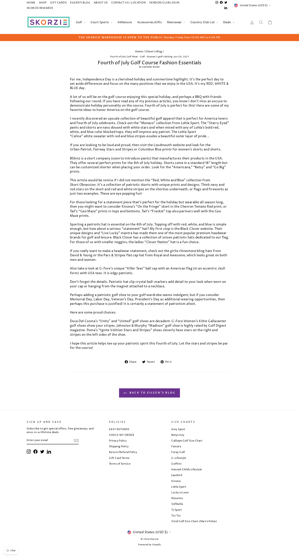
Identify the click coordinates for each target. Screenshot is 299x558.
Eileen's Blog (154, 51)
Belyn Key (177, 435)
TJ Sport (176, 510)
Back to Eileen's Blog (151, 392)
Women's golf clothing (160, 56)
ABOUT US (101, 3)
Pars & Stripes (114, 255)
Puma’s (92, 330)
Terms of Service (119, 464)
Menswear (175, 22)
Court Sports (100, 22)
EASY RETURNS (119, 429)
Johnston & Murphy (132, 326)
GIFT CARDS (58, 3)
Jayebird (176, 475)
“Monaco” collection (155, 123)
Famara (176, 446)
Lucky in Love (180, 492)
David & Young (81, 255)
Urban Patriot (81, 149)
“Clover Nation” (157, 242)
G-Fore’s (106, 268)
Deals (227, 22)
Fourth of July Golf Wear (124, 56)
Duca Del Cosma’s (84, 321)
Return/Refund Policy (123, 452)
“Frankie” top (160, 211)
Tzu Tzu (176, 515)
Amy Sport (178, 429)
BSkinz (75, 158)
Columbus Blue (150, 149)
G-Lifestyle (178, 458)
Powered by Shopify (149, 544)
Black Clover (122, 237)
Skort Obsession (83, 185)
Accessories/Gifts (149, 22)
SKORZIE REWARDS (40, 8)
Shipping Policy (119, 446)
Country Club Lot (202, 22)
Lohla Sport (178, 487)
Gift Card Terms (119, 458)
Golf (79, 22)
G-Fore (177, 321)
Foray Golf (178, 452)
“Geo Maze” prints (93, 211)
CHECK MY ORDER (121, 435)
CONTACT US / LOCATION (128, 3)
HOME (31, 3)
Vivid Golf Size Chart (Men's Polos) (194, 521)
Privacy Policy (118, 441)
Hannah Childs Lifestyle (186, 469)
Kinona (175, 481)
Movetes (177, 498)
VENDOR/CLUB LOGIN (164, 3)
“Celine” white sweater (88, 136)
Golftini (176, 464)
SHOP (43, 3)
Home (139, 51)
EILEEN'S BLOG (80, 3)
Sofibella (177, 504)
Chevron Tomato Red (196, 206)
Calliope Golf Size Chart (186, 441)
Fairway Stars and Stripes (113, 149)
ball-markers (157, 282)
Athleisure (124, 22)
